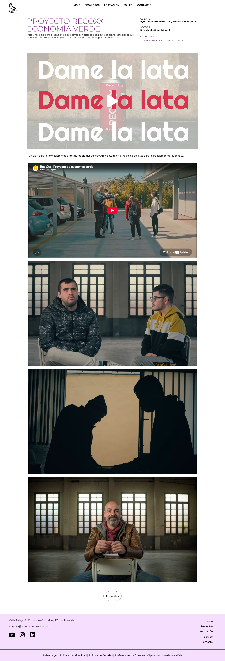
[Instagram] (22, 635)
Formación (111, 5)
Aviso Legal (50, 655)
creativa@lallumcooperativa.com (29, 626)
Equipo (128, 5)
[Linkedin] (32, 635)
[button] (112, 101)
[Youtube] (12, 635)
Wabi (179, 655)
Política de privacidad (73, 655)
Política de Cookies (101, 655)
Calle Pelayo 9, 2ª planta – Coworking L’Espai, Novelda (41, 620)
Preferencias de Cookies (130, 655)
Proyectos (92, 5)
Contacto (144, 5)
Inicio (76, 5)
